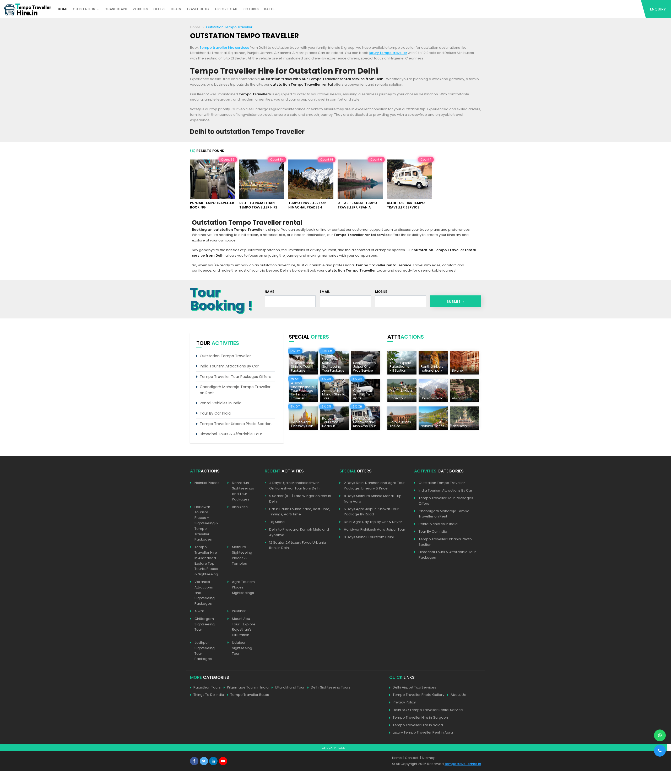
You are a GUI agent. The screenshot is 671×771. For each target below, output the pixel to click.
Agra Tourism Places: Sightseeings (243, 587)
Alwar (199, 611)
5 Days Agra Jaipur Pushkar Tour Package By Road (371, 511)
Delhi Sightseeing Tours (330, 687)
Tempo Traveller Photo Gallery (418, 694)
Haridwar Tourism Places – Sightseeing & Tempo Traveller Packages (206, 523)
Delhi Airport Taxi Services (414, 687)
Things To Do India (208, 694)
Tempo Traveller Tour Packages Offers (235, 376)
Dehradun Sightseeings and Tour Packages (243, 491)
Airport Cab (225, 9)
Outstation (84, 9)
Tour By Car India (215, 413)
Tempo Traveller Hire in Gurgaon (420, 717)
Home (63, 9)
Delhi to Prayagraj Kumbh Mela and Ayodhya (299, 532)
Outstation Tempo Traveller (225, 356)
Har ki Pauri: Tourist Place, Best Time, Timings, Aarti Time (299, 511)
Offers (159, 9)
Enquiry (658, 9)
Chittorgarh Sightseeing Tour (204, 624)
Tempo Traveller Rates (249, 694)
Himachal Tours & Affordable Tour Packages (447, 554)
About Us (458, 694)
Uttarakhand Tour (290, 687)
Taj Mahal (277, 521)
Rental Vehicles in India (220, 403)
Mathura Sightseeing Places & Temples (242, 555)
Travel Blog (197, 9)
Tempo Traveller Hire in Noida (418, 725)
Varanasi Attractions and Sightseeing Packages (204, 592)
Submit (454, 301)
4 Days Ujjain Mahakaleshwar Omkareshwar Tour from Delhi (294, 485)
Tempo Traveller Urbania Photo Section (236, 423)
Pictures (251, 9)
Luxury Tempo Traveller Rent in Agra (423, 732)
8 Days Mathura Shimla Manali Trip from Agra (373, 498)
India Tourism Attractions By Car (229, 366)
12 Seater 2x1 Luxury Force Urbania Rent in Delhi (297, 545)
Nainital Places (206, 482)
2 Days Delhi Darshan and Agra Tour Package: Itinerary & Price (374, 485)
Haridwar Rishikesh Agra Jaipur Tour (374, 529)
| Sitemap (427, 758)
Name (269, 291)
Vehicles (140, 9)
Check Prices (333, 748)
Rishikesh (240, 506)
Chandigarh (116, 9)
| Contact (410, 758)
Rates (269, 9)
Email (325, 291)
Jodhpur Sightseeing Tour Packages (204, 650)
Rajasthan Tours (207, 687)
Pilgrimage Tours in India (248, 687)
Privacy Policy (404, 702)
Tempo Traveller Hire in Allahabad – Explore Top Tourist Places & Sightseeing (206, 560)
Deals (176, 9)
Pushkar (239, 611)
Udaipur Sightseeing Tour (242, 648)
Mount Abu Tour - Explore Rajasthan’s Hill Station (244, 626)
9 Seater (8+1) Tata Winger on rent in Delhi (300, 498)
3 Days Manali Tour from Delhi (369, 537)
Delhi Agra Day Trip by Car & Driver (373, 521)
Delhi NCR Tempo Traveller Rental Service (428, 709)
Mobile (381, 291)
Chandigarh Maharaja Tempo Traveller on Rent (235, 389)
